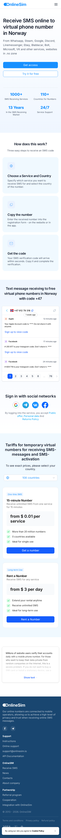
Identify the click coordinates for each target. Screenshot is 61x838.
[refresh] (54, 310)
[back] (7, 310)
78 (50, 376)
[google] (16, 405)
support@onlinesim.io (15, 751)
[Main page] (15, 4)
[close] (55, 831)
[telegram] (25, 405)
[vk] (35, 405)
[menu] (56, 4)
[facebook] (45, 405)
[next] (56, 376)
